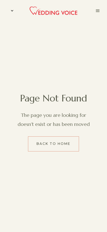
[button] (11, 10)
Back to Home (53, 144)
